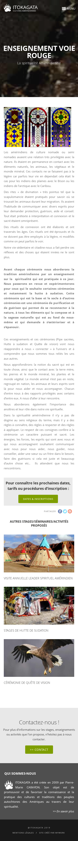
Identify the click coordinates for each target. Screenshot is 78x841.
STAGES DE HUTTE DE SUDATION (26, 630)
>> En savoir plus (63, 811)
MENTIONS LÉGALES (23, 832)
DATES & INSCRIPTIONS (38, 499)
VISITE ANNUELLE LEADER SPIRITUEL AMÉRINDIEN (38, 578)
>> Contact (39, 749)
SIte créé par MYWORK (52, 832)
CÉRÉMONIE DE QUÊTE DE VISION (27, 683)
